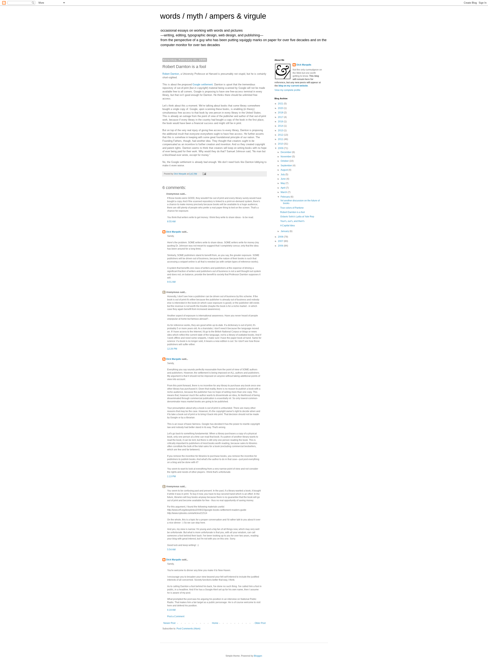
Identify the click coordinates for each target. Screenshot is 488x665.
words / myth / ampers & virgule (213, 16)
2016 (281, 121)
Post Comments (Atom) (188, 628)
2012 (281, 135)
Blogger (258, 656)
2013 (281, 130)
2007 (281, 241)
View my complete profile (287, 90)
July (283, 174)
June (283, 179)
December (286, 152)
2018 (281, 112)
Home (215, 623)
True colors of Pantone (292, 207)
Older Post (260, 623)
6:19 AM (171, 610)
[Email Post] (204, 174)
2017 (281, 117)
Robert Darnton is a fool (292, 212)
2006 (281, 245)
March (284, 192)
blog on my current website (293, 85)
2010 (281, 143)
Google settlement (203, 84)
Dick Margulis (173, 231)
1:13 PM (171, 476)
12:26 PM (172, 348)
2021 (281, 103)
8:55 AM (171, 221)
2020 (281, 108)
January (285, 231)
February (286, 196)
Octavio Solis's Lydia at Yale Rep (297, 216)
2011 (281, 139)
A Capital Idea (287, 225)
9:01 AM (171, 282)
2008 (281, 236)
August (284, 170)
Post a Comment (175, 616)
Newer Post (169, 623)
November (286, 156)
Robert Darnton (170, 73)
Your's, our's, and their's (292, 221)
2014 (281, 126)
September (287, 165)
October (285, 161)
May (283, 183)
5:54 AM (171, 549)
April (283, 187)
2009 (281, 148)
